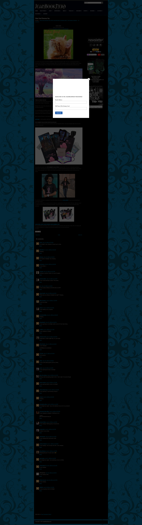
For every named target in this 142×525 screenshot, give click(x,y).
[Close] (89, 79)
